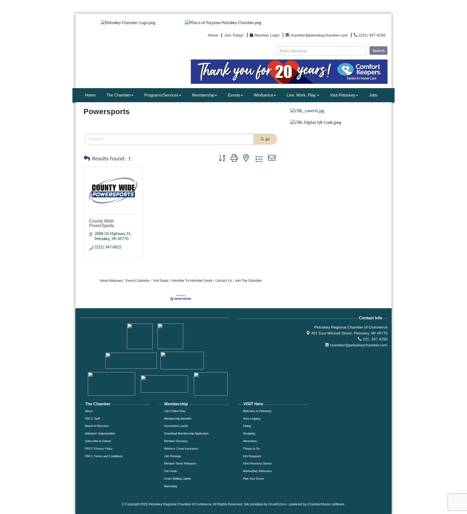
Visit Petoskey (342, 95)
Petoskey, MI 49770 (349, 333)
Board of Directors (97, 425)
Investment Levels (176, 425)
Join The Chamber (248, 281)
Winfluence (263, 95)
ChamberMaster (319, 504)
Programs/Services (161, 95)
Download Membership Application (186, 433)
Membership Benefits (178, 418)
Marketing (170, 486)
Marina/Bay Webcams (257, 471)
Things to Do (251, 448)
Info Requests (252, 456)
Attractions (250, 441)
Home (90, 95)
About (88, 411)
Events (234, 95)
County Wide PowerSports (101, 223)
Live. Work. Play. (301, 95)
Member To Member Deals (191, 281)
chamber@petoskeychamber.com (358, 345)
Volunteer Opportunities (100, 433)
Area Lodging (251, 418)
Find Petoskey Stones (257, 463)
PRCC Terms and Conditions (104, 456)
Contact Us (223, 281)
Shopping (249, 433)
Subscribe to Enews (98, 441)
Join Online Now (174, 411)
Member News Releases (180, 463)
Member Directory (176, 441)
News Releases (111, 281)
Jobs (373, 95)
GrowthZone (277, 504)
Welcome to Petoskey (257, 411)
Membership (203, 95)
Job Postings (172, 456)
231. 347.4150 (375, 339)
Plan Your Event (253, 478)
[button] (87, 159)
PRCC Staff (92, 418)
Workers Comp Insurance (181, 448)
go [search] (267, 139)
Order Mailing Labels (177, 478)
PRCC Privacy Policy (99, 448)
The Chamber (118, 95)
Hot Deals (160, 281)
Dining (247, 425)
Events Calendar (138, 281)
